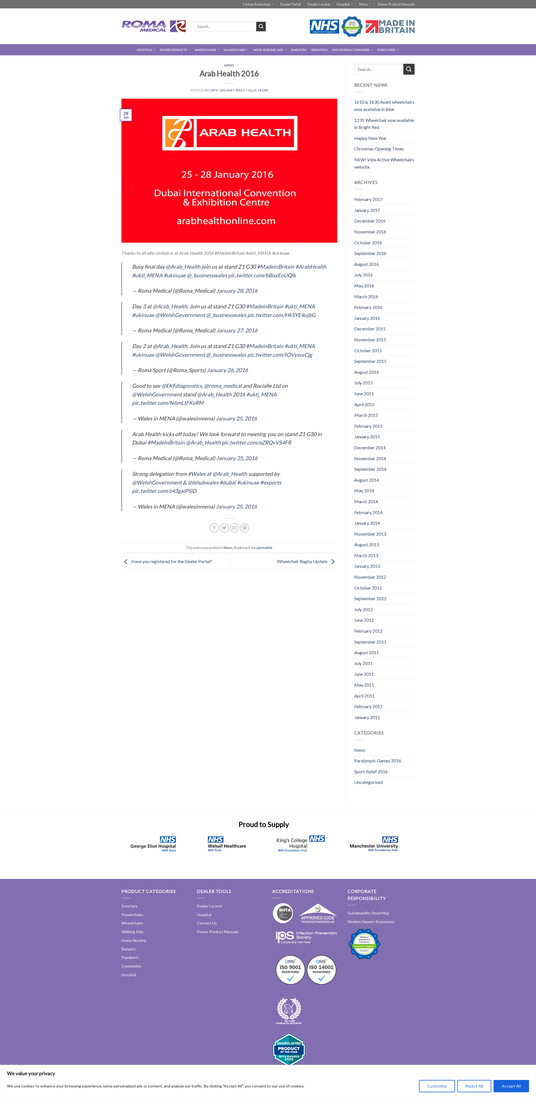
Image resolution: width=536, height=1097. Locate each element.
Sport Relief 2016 (371, 771)
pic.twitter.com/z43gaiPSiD (164, 491)
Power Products (173, 49)
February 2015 (368, 426)
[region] (268, 1081)
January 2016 (367, 318)
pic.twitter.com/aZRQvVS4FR (256, 442)
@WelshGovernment (180, 315)
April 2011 (364, 695)
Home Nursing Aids (268, 49)
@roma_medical (223, 385)
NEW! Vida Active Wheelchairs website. (384, 163)
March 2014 (366, 501)
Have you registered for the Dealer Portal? (171, 561)
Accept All (511, 1086)
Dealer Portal (290, 4)
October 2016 (368, 242)
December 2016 (370, 220)
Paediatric (319, 49)
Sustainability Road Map (368, 913)
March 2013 (366, 555)
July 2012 (363, 609)
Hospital (343, 4)
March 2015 (366, 415)
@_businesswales (207, 275)
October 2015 (368, 350)
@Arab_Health (183, 266)
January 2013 (367, 566)
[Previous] (130, 850)
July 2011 (363, 663)
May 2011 (364, 684)
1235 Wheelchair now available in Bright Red (384, 123)
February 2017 (368, 199)
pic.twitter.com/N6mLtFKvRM (168, 402)
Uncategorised (368, 782)
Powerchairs (132, 914)
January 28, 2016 (236, 290)
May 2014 (364, 490)
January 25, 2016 (236, 418)
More (363, 4)
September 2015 (370, 361)
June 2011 (364, 674)
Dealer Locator (319, 4)
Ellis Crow (258, 90)
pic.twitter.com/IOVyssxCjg (279, 354)
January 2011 (367, 717)
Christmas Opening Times (379, 148)
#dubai (227, 482)
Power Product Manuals (396, 4)
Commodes (131, 966)
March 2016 (366, 296)
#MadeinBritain (275, 266)
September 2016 (370, 253)
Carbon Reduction (256, 4)
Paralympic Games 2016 (377, 760)
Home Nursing (133, 940)
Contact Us (207, 923)
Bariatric (299, 49)
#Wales (196, 474)
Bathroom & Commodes (351, 49)
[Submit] (261, 26)
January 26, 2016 (227, 370)
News (229, 65)
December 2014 (370, 447)
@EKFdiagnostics (181, 385)
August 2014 (366, 480)
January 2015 (367, 436)
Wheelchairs (205, 49)
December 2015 (370, 328)
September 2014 (370, 469)
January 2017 (367, 210)
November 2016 (370, 231)
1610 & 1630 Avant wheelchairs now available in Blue (384, 105)
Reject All (474, 1086)
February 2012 (368, 630)
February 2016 (368, 307)
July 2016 (363, 274)
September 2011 (370, 641)
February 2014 (368, 512)
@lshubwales (203, 482)
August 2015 (366, 372)
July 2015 (363, 382)
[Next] (398, 850)
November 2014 (370, 458)
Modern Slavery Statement (371, 921)
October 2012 (368, 587)
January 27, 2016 (236, 330)
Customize (437, 1086)
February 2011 (368, 706)
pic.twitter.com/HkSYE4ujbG (281, 315)
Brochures (386, 49)
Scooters (129, 906)
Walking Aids (234, 49)
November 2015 (370, 339)
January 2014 (367, 523)
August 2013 (366, 544)
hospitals (144, 49)
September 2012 (370, 598)
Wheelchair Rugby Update (302, 561)
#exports (270, 482)
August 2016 (366, 264)
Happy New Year (370, 138)
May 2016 (364, 285)
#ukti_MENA (147, 275)
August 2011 (366, 652)
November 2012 (370, 577)
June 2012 (364, 620)
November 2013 (370, 533)
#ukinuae (175, 275)
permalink (264, 547)
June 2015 (364, 393)
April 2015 (364, 404)
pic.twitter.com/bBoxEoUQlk (262, 275)
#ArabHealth (310, 266)
